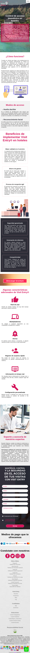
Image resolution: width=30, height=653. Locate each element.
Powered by (11, 652)
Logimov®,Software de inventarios (15, 573)
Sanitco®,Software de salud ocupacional (15, 570)
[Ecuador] (22, 646)
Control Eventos (15, 622)
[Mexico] (10, 648)
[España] (28, 646)
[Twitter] (12, 558)
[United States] (12, 650)
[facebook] (7, 558)
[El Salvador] (25, 646)
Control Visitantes (15, 616)
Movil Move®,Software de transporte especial (14, 567)
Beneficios (15, 607)
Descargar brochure (15, 281)
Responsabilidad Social (15, 627)
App (16, 605)
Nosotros (16, 593)
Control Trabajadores (15, 614)
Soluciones (15, 612)
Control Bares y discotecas (15, 618)
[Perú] (22, 648)
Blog (16, 597)
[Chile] (10, 646)
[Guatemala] (5, 648)
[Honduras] (7, 648)
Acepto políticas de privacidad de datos (10, 520)
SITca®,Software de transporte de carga (15, 576)
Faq (16, 599)
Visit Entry (15, 591)
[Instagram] (17, 558)
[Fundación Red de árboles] (15, 632)
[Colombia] (13, 647)
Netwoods (12, 636)
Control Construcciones (15, 620)
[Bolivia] (4, 646)
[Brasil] (7, 646)
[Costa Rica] (16, 646)
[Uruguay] (15, 650)
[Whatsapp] (22, 558)
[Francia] (2, 648)
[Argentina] (1, 646)
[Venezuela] (17, 650)
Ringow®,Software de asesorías (15, 564)
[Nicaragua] (13, 648)
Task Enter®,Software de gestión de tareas (15, 579)
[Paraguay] (19, 648)
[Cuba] (19, 646)
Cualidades (16, 603)
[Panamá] (16, 648)
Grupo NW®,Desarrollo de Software (15, 586)
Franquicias (16, 595)
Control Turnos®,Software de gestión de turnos (15, 583)
